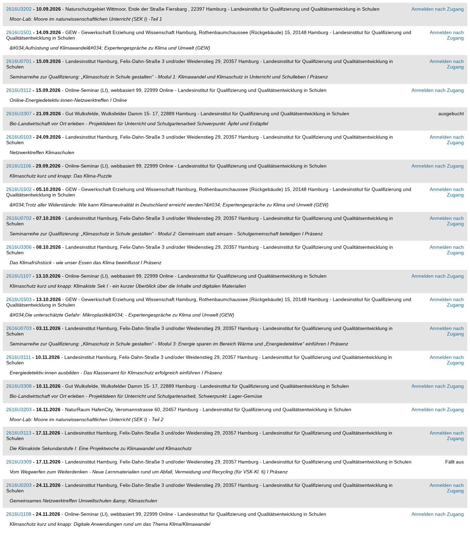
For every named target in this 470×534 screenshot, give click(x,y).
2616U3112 (18, 90)
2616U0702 (19, 218)
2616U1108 (18, 514)
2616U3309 (19, 461)
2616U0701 (19, 61)
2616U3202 (19, 9)
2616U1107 (18, 276)
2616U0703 (19, 328)
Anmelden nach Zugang (438, 9)
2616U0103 (19, 137)
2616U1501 (19, 32)
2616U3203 (19, 409)
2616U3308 (19, 386)
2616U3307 (19, 113)
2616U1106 (18, 166)
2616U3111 (18, 357)
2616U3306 (19, 247)
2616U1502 (19, 189)
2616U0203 (19, 485)
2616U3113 (18, 433)
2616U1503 (19, 299)
